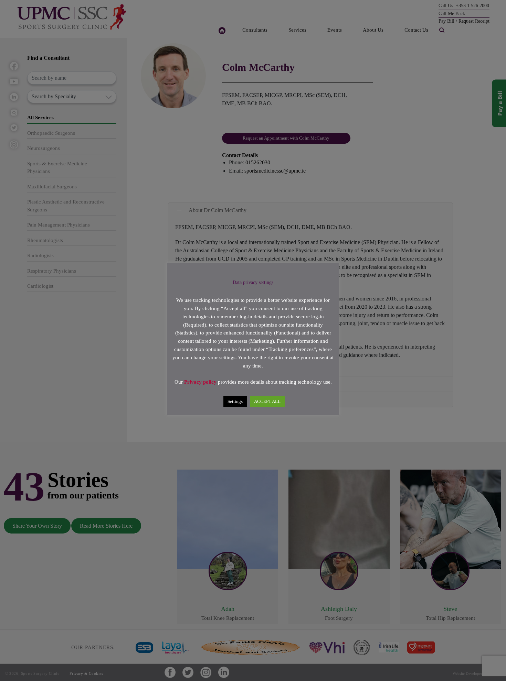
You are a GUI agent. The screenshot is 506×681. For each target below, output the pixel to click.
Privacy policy (200, 382)
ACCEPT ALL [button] (267, 401)
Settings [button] (235, 401)
